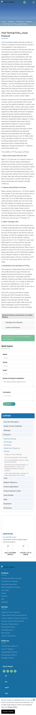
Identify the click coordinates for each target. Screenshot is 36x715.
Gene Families (8, 495)
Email (5, 370)
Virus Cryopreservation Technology (15, 457)
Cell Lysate (5, 590)
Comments (6, 392)
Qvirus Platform (7, 649)
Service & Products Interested (13, 378)
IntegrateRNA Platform (9, 652)
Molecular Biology (10, 439)
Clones (3, 593)
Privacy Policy (12, 707)
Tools (5, 478)
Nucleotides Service (8, 627)
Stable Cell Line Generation (10, 612)
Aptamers (4, 602)
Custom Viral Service (13, 327)
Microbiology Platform (9, 655)
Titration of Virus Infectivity (13, 454)
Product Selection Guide (12, 491)
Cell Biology (8, 442)
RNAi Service (5, 633)
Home (3, 21)
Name (5, 354)
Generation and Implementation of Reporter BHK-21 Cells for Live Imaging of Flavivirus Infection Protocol (16, 467)
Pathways (7, 430)
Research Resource (10, 482)
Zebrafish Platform (7, 658)
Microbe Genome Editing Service (12, 621)
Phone (5, 362)
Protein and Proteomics (12, 448)
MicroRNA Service (7, 630)
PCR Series (7, 445)
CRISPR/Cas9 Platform (9, 646)
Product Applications (11, 487)
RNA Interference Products (10, 587)
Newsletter (7, 504)
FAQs (5, 499)
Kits (2, 599)
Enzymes (4, 596)
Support (11, 21)
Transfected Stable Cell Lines (11, 578)
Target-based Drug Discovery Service (14, 615)
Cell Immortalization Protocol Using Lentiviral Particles (16, 461)
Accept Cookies (8, 711)
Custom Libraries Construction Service (14, 618)
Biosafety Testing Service (10, 624)
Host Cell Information (11, 422)
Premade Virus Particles (14, 322)
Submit (9, 404)
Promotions (8, 508)
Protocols (19, 21)
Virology (28, 21)
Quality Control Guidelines (13, 426)
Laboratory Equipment (9, 584)
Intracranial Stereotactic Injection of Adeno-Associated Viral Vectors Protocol (16, 475)
